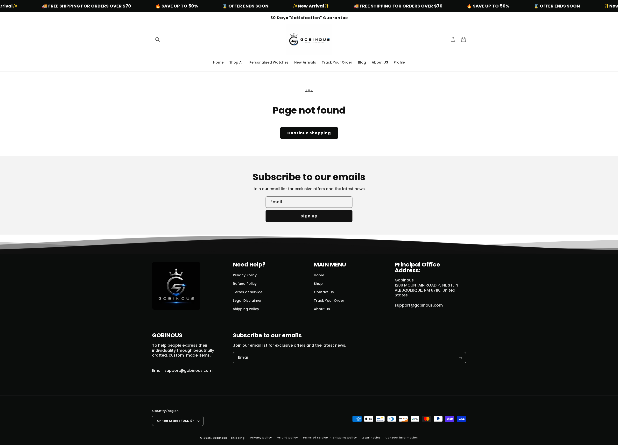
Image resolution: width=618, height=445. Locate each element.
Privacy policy (261, 437)
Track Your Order (329, 300)
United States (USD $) (175, 420)
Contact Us (324, 292)
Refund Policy (245, 283)
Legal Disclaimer (247, 300)
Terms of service (315, 437)
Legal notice (371, 437)
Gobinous (220, 438)
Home (319, 275)
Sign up (309, 216)
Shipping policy (345, 437)
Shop (318, 283)
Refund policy (287, 437)
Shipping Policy (246, 309)
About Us (322, 309)
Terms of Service (247, 292)
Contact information (402, 437)
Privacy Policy (245, 275)
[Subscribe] (460, 357)
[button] (157, 39)
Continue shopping (309, 133)
